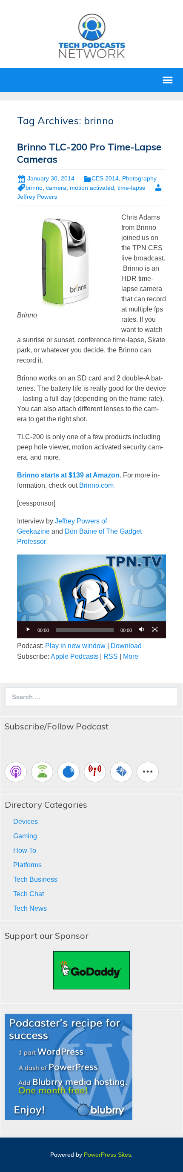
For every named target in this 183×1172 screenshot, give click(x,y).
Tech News (30, 908)
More (130, 656)
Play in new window (75, 645)
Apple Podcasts (74, 656)
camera (56, 187)
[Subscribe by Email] (121, 772)
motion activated (92, 187)
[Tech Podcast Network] (92, 35)
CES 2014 (105, 178)
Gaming (25, 836)
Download (126, 645)
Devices (25, 821)
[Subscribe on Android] (42, 772)
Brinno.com (96, 485)
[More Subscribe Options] (148, 772)
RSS (110, 656)
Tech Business (35, 879)
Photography (139, 178)
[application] (91, 596)
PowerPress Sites (107, 1154)
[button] (91, 596)
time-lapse (131, 187)
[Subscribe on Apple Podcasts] (16, 772)
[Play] (28, 630)
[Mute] (141, 630)
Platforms (27, 865)
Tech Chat (28, 894)
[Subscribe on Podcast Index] (95, 772)
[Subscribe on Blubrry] (68, 772)
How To (24, 850)
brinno (34, 187)
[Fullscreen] (155, 630)
